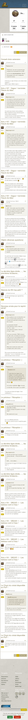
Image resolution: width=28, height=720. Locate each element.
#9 (25, 311)
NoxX (7, 206)
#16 (25, 526)
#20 (25, 640)
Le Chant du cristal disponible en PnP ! (13, 586)
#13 (25, 448)
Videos (17, 678)
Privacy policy (5, 697)
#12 (25, 430)
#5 (25, 201)
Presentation (4, 676)
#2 (25, 93)
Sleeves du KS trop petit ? (11, 289)
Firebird (8, 66)
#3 (25, 126)
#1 (25, 62)
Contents (3, 682)
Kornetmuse (8, 97)
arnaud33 (8, 404)
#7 (25, 276)
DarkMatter (10, 597)
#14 (25, 479)
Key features (4, 680)
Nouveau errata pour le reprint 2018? (13, 307)
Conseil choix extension (10, 59)
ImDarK (7, 594)
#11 (25, 400)
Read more (21, 715)
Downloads (18, 682)
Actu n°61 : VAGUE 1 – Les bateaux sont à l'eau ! (12, 503)
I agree (10, 717)
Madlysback (8, 452)
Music (17, 680)
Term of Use (4, 695)
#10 (25, 363)
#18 (25, 562)
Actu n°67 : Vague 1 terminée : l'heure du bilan (13, 89)
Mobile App (18, 686)
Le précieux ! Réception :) (11, 359)
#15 (25, 507)
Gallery (3, 684)
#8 (25, 293)
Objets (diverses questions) (12, 239)
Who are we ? (4, 693)
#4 (25, 176)
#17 (25, 544)
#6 (25, 243)
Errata (16, 684)
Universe (3, 678)
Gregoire (10, 369)
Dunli (2, 66)
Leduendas (8, 482)
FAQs (16, 676)
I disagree (17, 717)
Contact (3, 699)
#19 (25, 590)
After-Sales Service (6, 701)
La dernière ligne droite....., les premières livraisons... (13, 272)
